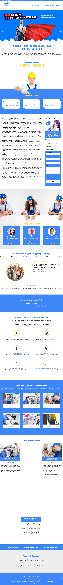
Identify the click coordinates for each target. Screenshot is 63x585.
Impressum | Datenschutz (30, 583)
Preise (43, 5)
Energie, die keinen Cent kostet (10, 458)
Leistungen (52, 5)
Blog (35, 583)
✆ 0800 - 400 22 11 (31, 65)
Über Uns (47, 5)
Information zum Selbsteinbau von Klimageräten (31, 519)
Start (33, 5)
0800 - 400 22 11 (11, 0)
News (61, 5)
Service (57, 5)
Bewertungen (37, 5)
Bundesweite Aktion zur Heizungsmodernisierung (52, 459)
